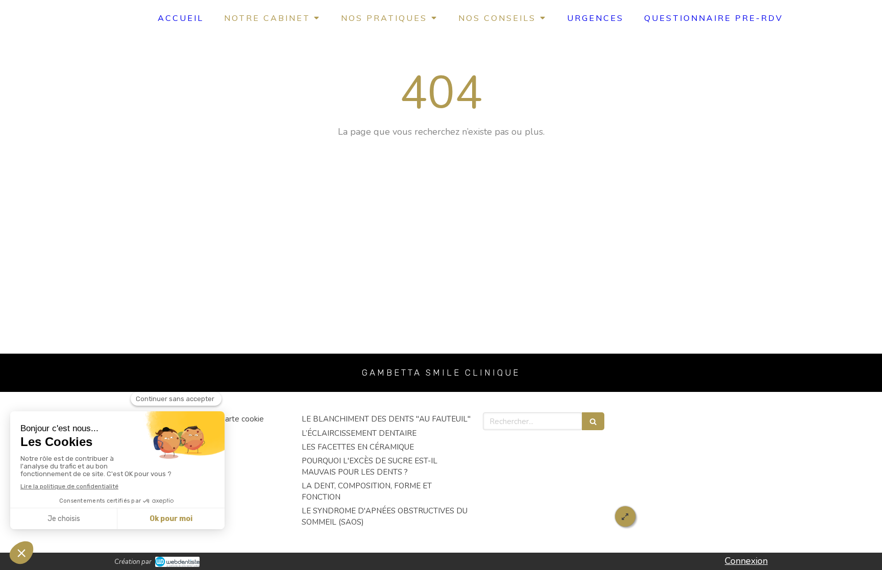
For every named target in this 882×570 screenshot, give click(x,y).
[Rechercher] (593, 421)
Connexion (746, 561)
